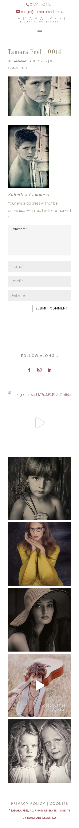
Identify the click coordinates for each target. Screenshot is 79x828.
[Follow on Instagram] (39, 370)
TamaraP (19, 61)
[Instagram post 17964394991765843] (39, 423)
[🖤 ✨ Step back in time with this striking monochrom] (39, 620)
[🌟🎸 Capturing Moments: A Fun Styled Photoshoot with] (39, 685)
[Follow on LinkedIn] (49, 370)
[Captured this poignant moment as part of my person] (39, 488)
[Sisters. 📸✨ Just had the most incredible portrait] (39, 751)
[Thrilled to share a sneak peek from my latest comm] (39, 554)
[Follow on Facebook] (29, 370)
